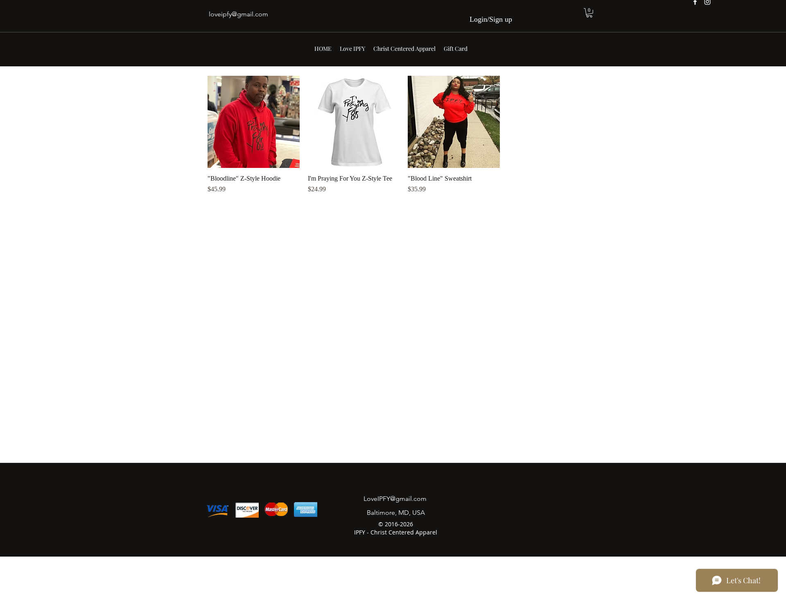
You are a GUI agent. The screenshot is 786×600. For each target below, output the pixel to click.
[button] (589, 13)
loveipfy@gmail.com (238, 14)
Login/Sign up (491, 19)
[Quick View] (254, 122)
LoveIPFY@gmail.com (395, 499)
